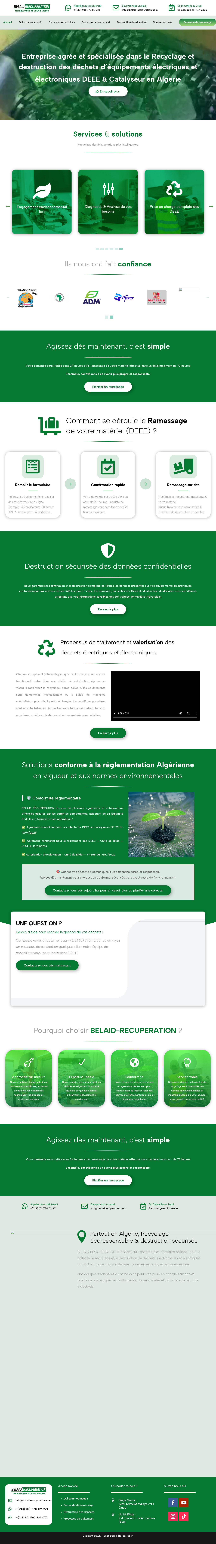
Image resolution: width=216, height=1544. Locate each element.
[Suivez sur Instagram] (173, 1516)
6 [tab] (121, 249)
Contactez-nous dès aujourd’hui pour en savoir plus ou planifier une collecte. (108, 890)
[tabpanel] (42, 201)
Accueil (7, 22)
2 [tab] (102, 249)
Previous (6, 203)
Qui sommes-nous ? (30, 22)
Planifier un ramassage (108, 387)
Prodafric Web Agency (116, 1539)
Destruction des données (131, 22)
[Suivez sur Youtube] (183, 1502)
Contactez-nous (162, 22)
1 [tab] (97, 249)
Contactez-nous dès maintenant (47, 965)
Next (209, 203)
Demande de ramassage (197, 22)
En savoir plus (110, 91)
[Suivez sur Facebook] (173, 1502)
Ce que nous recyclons (62, 22)
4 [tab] (111, 249)
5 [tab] (116, 249)
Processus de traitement (96, 22)
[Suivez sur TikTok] (183, 1516)
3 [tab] (106, 249)
